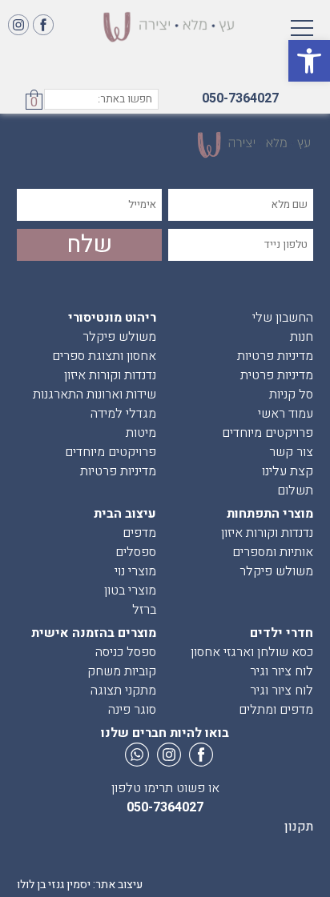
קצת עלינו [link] (287, 471)
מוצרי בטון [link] (130, 590)
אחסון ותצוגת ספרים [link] (104, 356)
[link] (309, 61)
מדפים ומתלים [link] (276, 709)
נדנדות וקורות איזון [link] (110, 375)
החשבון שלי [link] (282, 317)
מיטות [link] (141, 432)
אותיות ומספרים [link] (272, 552)
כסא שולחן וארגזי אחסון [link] (252, 652)
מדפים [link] (139, 533)
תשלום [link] (295, 490)
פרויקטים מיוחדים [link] (267, 432)
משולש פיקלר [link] (119, 336)
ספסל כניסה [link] (125, 652)
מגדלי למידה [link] (123, 413)
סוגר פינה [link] (132, 709)
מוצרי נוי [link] (135, 571)
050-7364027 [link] (240, 98)
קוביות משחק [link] (121, 671)
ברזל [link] (144, 609)
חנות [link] (301, 336)
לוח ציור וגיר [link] (281, 671)
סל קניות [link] (291, 394)
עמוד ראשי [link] (285, 413)
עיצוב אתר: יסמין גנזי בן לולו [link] (80, 884)
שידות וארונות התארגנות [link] (94, 394)
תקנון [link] (298, 826)
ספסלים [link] (135, 552)
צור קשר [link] (291, 452)
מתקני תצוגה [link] (123, 690)
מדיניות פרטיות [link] (275, 356)
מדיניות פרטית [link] (276, 375)
